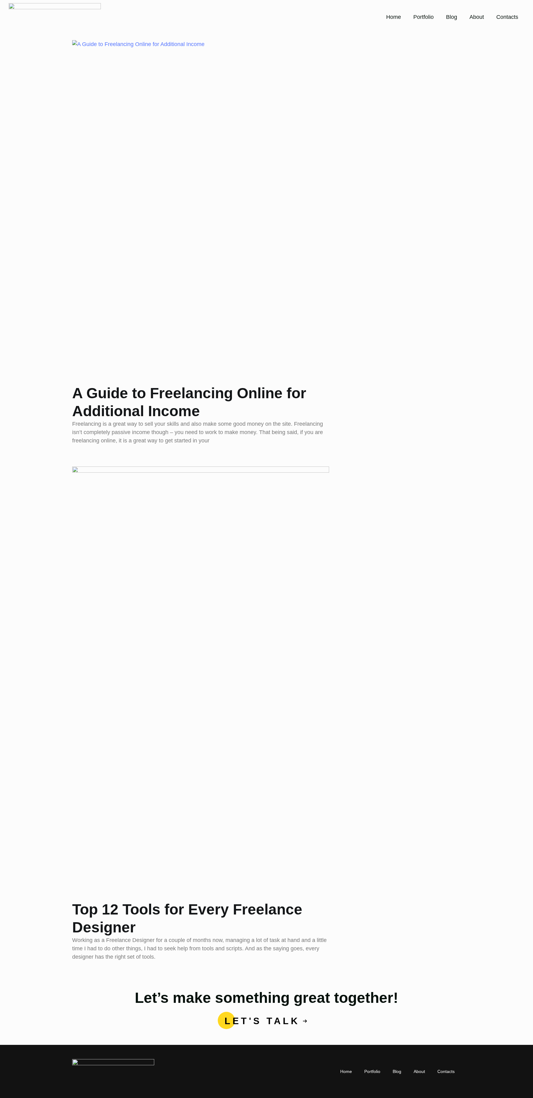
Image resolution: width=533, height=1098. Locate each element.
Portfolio (423, 17)
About (476, 17)
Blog (451, 17)
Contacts (507, 17)
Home (393, 17)
